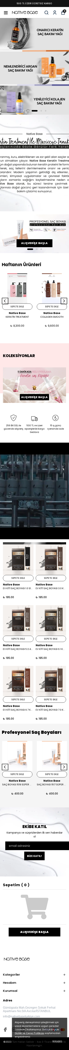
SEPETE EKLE (17, 306)
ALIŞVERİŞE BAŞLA (34, 397)
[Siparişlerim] (54, 12)
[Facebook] (5, 1029)
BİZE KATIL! (34, 856)
